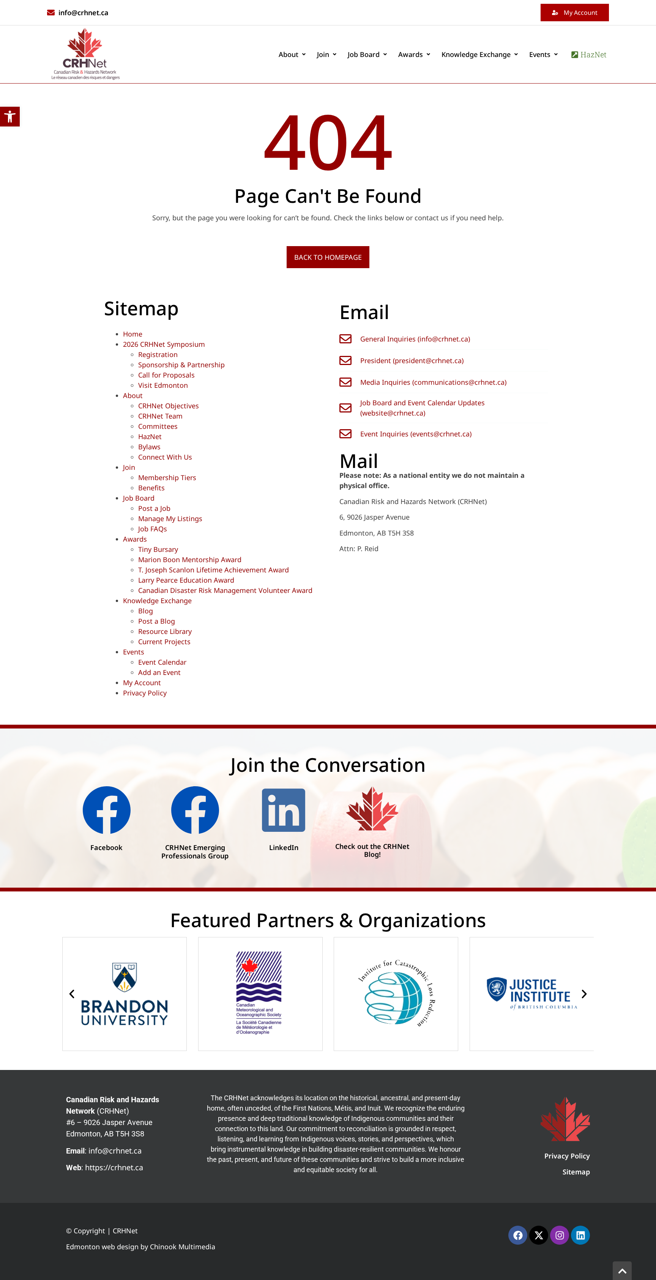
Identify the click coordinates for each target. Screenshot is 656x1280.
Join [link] (323, 54)
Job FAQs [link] (152, 528)
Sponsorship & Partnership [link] (181, 364)
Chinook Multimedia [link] (182, 1246)
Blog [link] (145, 610)
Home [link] (132, 333)
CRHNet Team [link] (160, 415)
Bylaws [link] (149, 446)
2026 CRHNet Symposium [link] (164, 344)
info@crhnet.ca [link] (115, 1151)
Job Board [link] (364, 54)
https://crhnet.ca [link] (114, 1167)
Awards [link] (410, 54)
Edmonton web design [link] (102, 1246)
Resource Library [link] (165, 631)
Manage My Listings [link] (170, 518)
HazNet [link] (150, 436)
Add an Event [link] (159, 672)
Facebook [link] (106, 847)
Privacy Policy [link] (145, 692)
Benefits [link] (151, 487)
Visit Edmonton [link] (163, 385)
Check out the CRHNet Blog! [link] (372, 850)
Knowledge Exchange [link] (476, 54)
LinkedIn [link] (283, 847)
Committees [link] (158, 426)
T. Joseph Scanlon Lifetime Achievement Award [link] (213, 569)
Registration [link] (158, 354)
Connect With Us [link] (165, 456)
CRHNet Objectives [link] (168, 405)
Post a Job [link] (154, 508)
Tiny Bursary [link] (158, 549)
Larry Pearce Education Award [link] (186, 580)
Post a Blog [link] (156, 621)
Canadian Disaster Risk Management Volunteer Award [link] (225, 590)
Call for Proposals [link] (166, 374)
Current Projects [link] (164, 641)
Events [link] (539, 54)
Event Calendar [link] (162, 662)
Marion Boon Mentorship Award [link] (189, 559)
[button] (292, 54)
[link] (10, 116)
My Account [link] (142, 682)
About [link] (288, 54)
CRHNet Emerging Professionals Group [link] (195, 851)
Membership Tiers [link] (167, 477)
